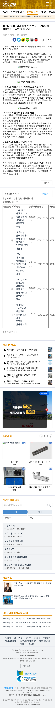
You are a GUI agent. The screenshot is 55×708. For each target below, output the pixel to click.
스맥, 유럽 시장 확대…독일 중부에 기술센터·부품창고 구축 (21, 218)
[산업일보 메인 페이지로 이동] (9, 4)
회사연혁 (28, 638)
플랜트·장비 (32, 11)
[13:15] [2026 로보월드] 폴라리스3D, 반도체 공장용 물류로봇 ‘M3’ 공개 (31, 16)
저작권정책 (46, 638)
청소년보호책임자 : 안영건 (28, 641)
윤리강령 (37, 638)
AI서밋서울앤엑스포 (13, 541)
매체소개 (8, 638)
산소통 (52, 11)
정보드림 (32, 644)
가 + (49, 39)
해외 (40, 511)
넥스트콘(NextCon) (13, 533)
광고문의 (23, 644)
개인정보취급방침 (10, 641)
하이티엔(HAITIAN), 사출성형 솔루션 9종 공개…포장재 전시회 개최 (21, 314)
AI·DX (43, 11)
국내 (15, 512)
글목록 (46, 182)
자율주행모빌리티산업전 (15, 557)
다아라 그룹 (26, 666)
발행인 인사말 (18, 638)
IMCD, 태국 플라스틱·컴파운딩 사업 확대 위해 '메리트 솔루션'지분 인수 (21, 289)
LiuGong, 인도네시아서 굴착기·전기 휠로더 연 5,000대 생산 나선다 (22, 240)
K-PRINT (9, 549)
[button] (32, 40)
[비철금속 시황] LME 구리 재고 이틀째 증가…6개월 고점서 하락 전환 (29, 626)
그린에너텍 (9, 525)
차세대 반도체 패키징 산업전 (17, 565)
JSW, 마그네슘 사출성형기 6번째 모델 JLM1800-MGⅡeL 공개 (21, 263)
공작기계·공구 (17, 11)
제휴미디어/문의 (44, 641)
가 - (43, 39)
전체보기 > (46, 194)
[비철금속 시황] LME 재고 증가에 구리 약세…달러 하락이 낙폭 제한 (28, 618)
